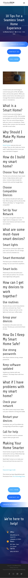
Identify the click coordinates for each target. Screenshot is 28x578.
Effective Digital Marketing (19, 569)
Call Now (14, 59)
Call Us (12, 549)
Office (12, 532)
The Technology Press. (19, 476)
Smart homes (6, 145)
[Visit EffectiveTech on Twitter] (21, 574)
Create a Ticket (18, 44)
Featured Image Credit (9, 470)
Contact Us (14, 51)
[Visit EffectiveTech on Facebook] (9, 574)
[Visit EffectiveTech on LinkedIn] (17, 574)
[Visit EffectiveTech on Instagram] (13, 574)
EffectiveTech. (18, 565)
